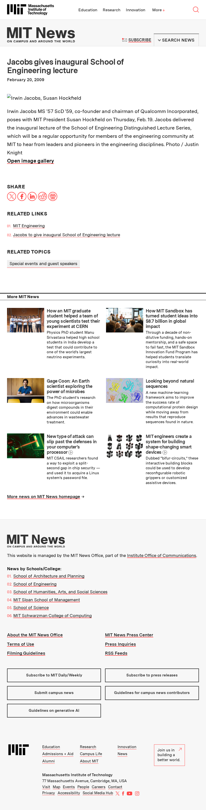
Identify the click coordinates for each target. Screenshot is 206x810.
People (83, 787)
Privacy (48, 793)
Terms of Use (20, 644)
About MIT (89, 761)
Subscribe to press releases (152, 675)
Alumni (48, 761)
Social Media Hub (98, 793)
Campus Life (91, 754)
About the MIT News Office (35, 634)
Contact (115, 787)
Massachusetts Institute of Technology (77, 775)
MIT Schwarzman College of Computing (52, 615)
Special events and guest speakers (43, 263)
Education (87, 10)
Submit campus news (54, 692)
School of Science (31, 607)
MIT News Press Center (129, 634)
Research (111, 10)
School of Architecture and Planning (48, 575)
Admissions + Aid (57, 754)
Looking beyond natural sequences (170, 383)
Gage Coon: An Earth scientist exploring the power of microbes (69, 386)
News (122, 754)
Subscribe (139, 40)
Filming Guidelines (26, 653)
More (158, 10)
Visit (46, 787)
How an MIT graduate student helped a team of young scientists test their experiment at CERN (73, 318)
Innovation (135, 10)
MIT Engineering (29, 225)
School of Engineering (35, 584)
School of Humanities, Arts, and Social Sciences (60, 591)
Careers (99, 787)
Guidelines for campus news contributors (152, 692)
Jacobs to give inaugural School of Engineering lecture (66, 234)
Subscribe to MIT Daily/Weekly (54, 675)
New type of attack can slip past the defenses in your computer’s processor (71, 444)
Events (69, 787)
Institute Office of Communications (161, 555)
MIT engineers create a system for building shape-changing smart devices (168, 444)
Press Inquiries (120, 644)
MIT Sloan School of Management (46, 599)
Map (56, 787)
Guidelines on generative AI (54, 710)
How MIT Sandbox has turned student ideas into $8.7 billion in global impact (171, 318)
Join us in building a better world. (169, 755)
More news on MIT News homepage (43, 496)
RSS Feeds (116, 653)
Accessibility (69, 793)
